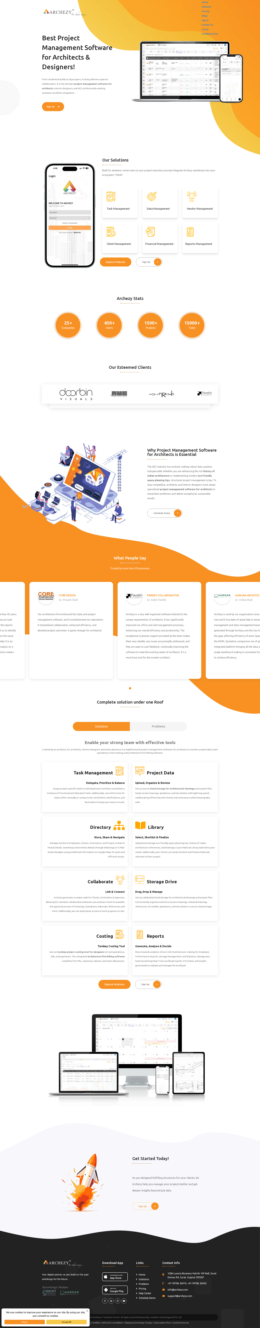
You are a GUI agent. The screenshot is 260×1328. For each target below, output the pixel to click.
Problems (144, 1284)
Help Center (145, 1293)
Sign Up (50, 106)
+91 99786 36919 (177, 1283)
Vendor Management (200, 208)
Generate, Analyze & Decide (153, 946)
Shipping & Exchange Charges (139, 1323)
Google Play (117, 1290)
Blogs (204, 15)
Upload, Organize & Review (152, 782)
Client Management (119, 243)
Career (205, 29)
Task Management (118, 208)
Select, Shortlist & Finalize (152, 837)
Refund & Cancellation (112, 1323)
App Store (116, 1276)
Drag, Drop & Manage (148, 891)
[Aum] (68, 12)
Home (205, 2)
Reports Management (198, 243)
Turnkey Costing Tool (111, 946)
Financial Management (159, 243)
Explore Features (115, 262)
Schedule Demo (210, 33)
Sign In (205, 20)
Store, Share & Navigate (109, 837)
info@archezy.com (178, 1289)
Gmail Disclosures (180, 1323)
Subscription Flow (162, 1323)
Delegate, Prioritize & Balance (105, 782)
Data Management (158, 208)
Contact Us (207, 24)
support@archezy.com (180, 1296)
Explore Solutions (114, 984)
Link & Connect (115, 891)
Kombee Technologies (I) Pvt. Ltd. (166, 1317)
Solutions (206, 6)
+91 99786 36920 (197, 1283)
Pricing (205, 11)
